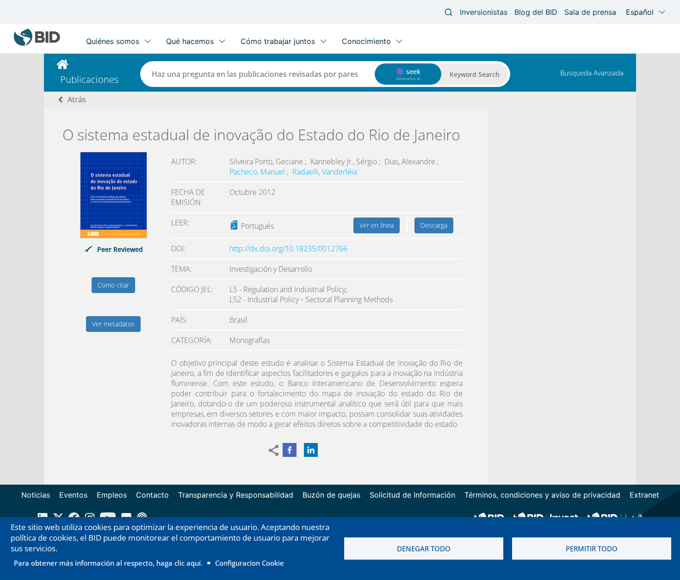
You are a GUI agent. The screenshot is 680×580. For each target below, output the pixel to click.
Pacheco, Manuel (258, 172)
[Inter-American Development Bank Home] (37, 43)
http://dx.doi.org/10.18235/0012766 (288, 248)
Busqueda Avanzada (592, 72)
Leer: (180, 223)
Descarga (433, 225)
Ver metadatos (113, 323)
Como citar (113, 285)
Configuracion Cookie (249, 563)
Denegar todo (424, 548)
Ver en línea (376, 225)
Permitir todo (592, 548)
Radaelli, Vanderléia (324, 172)
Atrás (77, 99)
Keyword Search (475, 74)
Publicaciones (89, 79)
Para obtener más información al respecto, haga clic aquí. (108, 563)
